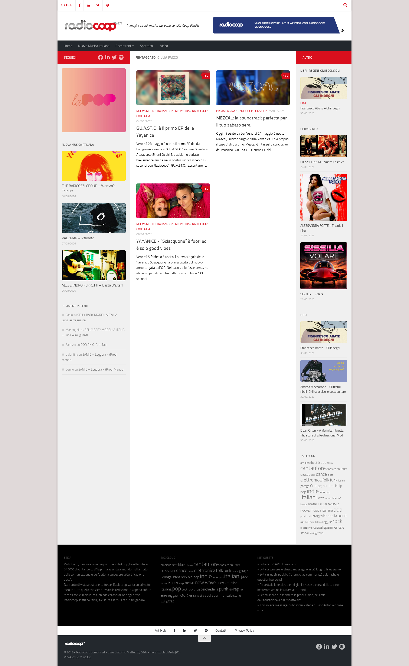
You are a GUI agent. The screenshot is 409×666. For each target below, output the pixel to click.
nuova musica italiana (316, 510)
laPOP (336, 498)
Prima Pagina (180, 111)
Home (68, 46)
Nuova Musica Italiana (93, 46)
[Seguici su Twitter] (114, 57)
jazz (320, 498)
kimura (328, 498)
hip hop (193, 577)
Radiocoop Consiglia (252, 111)
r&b (302, 521)
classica (331, 469)
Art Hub (66, 5)
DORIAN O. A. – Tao (94, 345)
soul (319, 527)
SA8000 (69, 569)
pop (337, 509)
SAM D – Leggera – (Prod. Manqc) (101, 369)
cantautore (313, 468)
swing (313, 533)
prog (316, 516)
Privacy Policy (244, 630)
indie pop (325, 492)
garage (305, 486)
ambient (305, 463)
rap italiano (316, 522)
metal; (313, 504)
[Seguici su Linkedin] (107, 57)
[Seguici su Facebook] (100, 57)
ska (313, 527)
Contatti (221, 630)
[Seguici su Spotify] (121, 57)
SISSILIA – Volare (311, 294)
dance (321, 474)
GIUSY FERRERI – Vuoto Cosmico (322, 162)
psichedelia (328, 515)
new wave (328, 504)
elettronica (311, 480)
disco (330, 474)
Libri (303, 103)
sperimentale (333, 527)
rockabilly (305, 527)
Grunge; (316, 486)
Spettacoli (147, 46)
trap (320, 533)
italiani (308, 497)
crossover (307, 474)
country (342, 469)
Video (164, 46)
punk (342, 515)
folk (325, 480)
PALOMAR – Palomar (78, 238)
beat (314, 463)
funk (333, 480)
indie (313, 491)
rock (337, 521)
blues (322, 462)
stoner (304, 533)
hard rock (330, 486)
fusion (341, 480)
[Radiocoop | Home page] (93, 25)
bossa (330, 463)
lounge (303, 504)
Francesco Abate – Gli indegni (320, 108)
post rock (306, 516)
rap (308, 521)
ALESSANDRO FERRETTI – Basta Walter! (92, 285)
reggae (327, 522)
